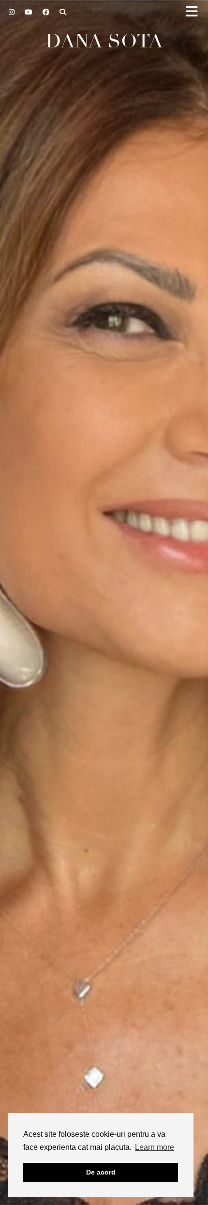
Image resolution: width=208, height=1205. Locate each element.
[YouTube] (29, 12)
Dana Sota (104, 41)
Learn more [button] (154, 1147)
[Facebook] (46, 12)
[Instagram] (12, 12)
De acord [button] (101, 1172)
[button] (195, 12)
